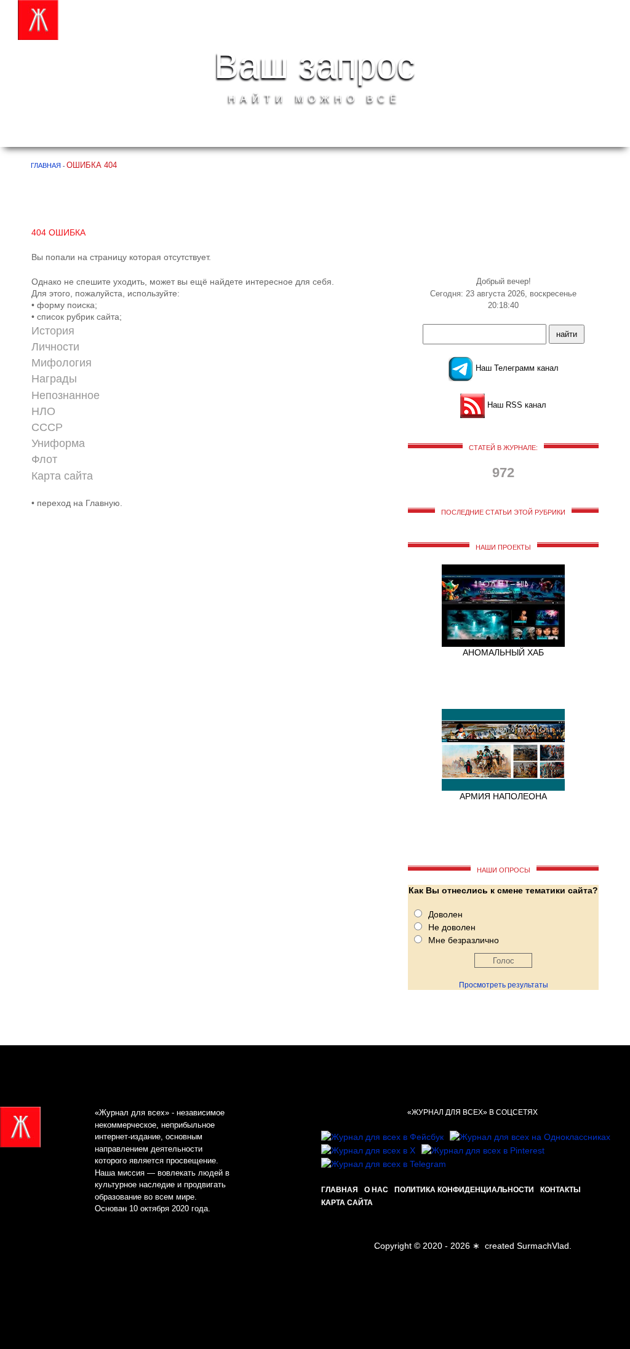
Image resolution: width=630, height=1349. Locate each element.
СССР (47, 427)
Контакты (560, 1189)
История (52, 331)
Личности (55, 347)
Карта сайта (62, 476)
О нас (376, 1189)
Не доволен (452, 927)
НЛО (43, 411)
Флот (44, 459)
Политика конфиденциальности (464, 1189)
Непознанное (65, 395)
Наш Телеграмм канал (516, 368)
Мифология (61, 363)
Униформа (58, 443)
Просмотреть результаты (503, 985)
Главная (339, 1189)
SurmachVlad (543, 1246)
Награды (54, 379)
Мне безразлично (463, 940)
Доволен (445, 914)
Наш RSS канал (515, 404)
